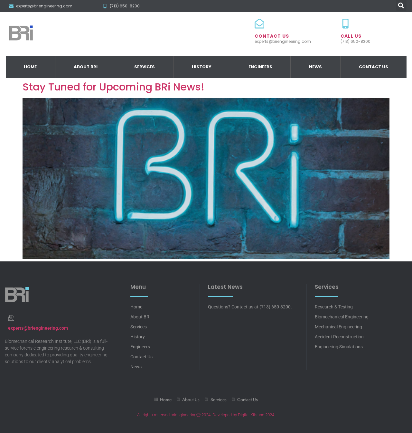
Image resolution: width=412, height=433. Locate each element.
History (201, 67)
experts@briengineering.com (38, 328)
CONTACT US (272, 36)
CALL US (351, 36)
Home (30, 67)
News (315, 67)
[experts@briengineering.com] (11, 318)
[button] (401, 5)
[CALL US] (345, 23)
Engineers (260, 67)
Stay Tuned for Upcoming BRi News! (113, 87)
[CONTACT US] (259, 23)
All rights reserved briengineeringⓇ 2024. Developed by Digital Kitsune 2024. (206, 414)
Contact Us (373, 67)
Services (144, 67)
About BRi (86, 67)
